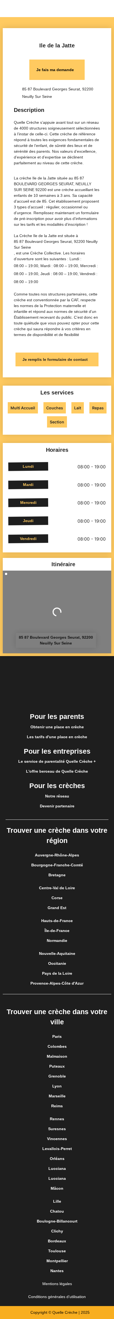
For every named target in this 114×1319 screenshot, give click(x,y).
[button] (109, 8)
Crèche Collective (45, 253)
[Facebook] (41, 698)
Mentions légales (57, 1284)
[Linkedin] (72, 698)
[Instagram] (57, 698)
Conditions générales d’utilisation (57, 1296)
